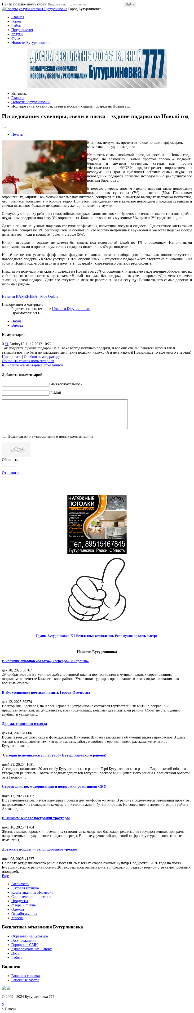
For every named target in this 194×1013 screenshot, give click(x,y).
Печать (17, 134)
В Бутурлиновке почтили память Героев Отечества (46, 692)
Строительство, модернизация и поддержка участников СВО (54, 786)
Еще (5, 876)
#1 (7, 344)
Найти (130, 4)
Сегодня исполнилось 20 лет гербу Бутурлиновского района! (54, 755)
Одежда (17, 909)
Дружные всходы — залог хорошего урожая (39, 849)
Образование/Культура (29, 936)
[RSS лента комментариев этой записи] (26, 335)
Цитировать (11, 357)
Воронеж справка (25, 976)
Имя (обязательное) (66, 384)
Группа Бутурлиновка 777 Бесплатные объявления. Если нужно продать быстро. (97, 636)
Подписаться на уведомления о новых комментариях (50, 436)
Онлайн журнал (24, 914)
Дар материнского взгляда (24, 724)
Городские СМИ (24, 945)
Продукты (19, 901)
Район (16, 25)
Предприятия (22, 30)
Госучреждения (23, 940)
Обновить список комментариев (28, 361)
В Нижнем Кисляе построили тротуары (36, 818)
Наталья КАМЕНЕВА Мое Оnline (30, 296)
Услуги (17, 34)
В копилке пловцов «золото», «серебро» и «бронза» (45, 661)
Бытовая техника (25, 888)
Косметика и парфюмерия (32, 892)
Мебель (17, 918)
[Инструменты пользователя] (4, 127)
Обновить (10, 460)
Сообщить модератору (42, 357)
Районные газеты (25, 980)
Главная (17, 17)
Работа (16, 957)
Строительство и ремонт (31, 897)
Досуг (16, 953)
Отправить (10, 473)
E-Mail (55, 393)
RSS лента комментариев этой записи (32, 365)
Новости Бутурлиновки (30, 43)
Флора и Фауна (23, 905)
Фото (15, 38)
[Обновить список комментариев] (27, 335)
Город (16, 21)
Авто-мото (20, 884)
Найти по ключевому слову (24, 4)
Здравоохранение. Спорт (31, 949)
